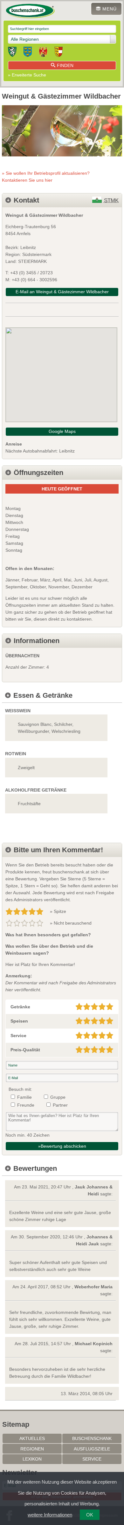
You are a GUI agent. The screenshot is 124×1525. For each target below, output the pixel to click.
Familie (24, 1097)
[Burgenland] (43, 53)
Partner (60, 1105)
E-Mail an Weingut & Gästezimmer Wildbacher (62, 291)
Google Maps (62, 431)
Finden (65, 65)
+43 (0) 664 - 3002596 (34, 279)
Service (91, 1458)
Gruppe (57, 1097)
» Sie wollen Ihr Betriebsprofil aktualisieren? (46, 177)
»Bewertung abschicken (62, 1146)
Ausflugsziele (92, 1448)
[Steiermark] (12, 53)
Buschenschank (92, 1438)
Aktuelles (32, 1438)
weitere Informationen (50, 1514)
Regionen (32, 1448)
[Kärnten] (58, 53)
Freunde (25, 1105)
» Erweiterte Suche (27, 74)
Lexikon (32, 1458)
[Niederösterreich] (28, 53)
